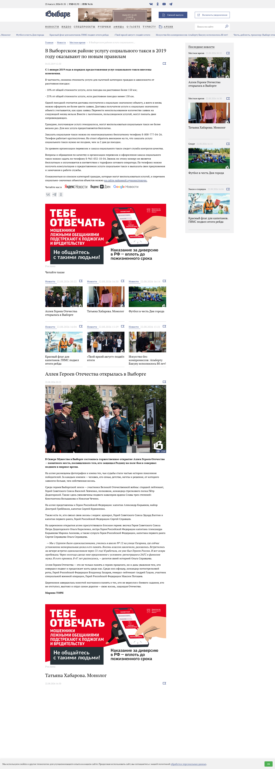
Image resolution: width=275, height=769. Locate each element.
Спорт (191, 143)
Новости (61, 42)
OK (268, 764)
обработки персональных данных (188, 764)
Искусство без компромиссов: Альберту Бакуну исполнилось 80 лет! (181, 34)
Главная (49, 42)
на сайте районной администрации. (125, 180)
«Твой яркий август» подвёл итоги (122, 34)
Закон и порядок (197, 189)
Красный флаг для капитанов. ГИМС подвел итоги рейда (68, 34)
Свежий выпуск (175, 14)
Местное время (77, 42)
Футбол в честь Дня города (20, 34)
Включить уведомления (214, 15)
